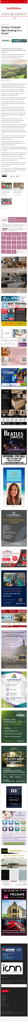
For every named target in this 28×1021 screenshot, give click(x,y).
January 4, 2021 (12, 36)
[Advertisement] (14, 44)
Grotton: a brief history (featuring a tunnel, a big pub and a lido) (18, 191)
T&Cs (2, 1002)
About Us (3, 995)
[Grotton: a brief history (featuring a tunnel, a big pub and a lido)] (18, 186)
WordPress (3, 1013)
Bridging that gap (5, 205)
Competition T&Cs (5, 1004)
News (7, 24)
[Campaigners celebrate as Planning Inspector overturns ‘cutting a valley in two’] (6, 186)
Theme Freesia (21, 1012)
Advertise (3, 1001)
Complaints (3, 998)
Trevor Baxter (5, 36)
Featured (3, 24)
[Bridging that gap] (6, 201)
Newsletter (3, 999)
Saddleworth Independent (7, 1012)
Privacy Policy (4, 1005)
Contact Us (3, 996)
